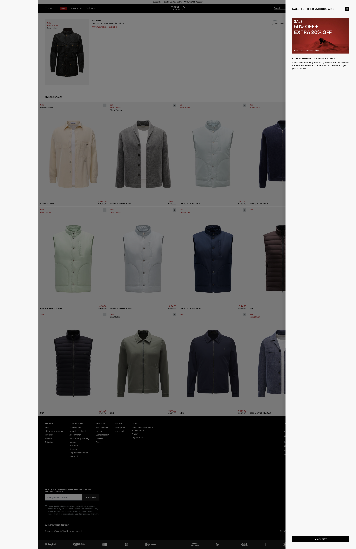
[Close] (347, 9)
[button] (178, 274)
